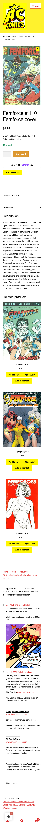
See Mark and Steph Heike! (18, 604)
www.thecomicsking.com (16, 714)
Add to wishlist (12, 172)
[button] (37, 49)
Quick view (30, 374)
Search (22, 821)
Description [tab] (8, 207)
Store (13, 571)
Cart (34, 819)
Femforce (16, 36)
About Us (24, 571)
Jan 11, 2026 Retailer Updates (19, 672)
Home (8, 36)
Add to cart (21, 154)
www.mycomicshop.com (16, 741)
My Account (7, 821)
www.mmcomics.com (26, 692)
